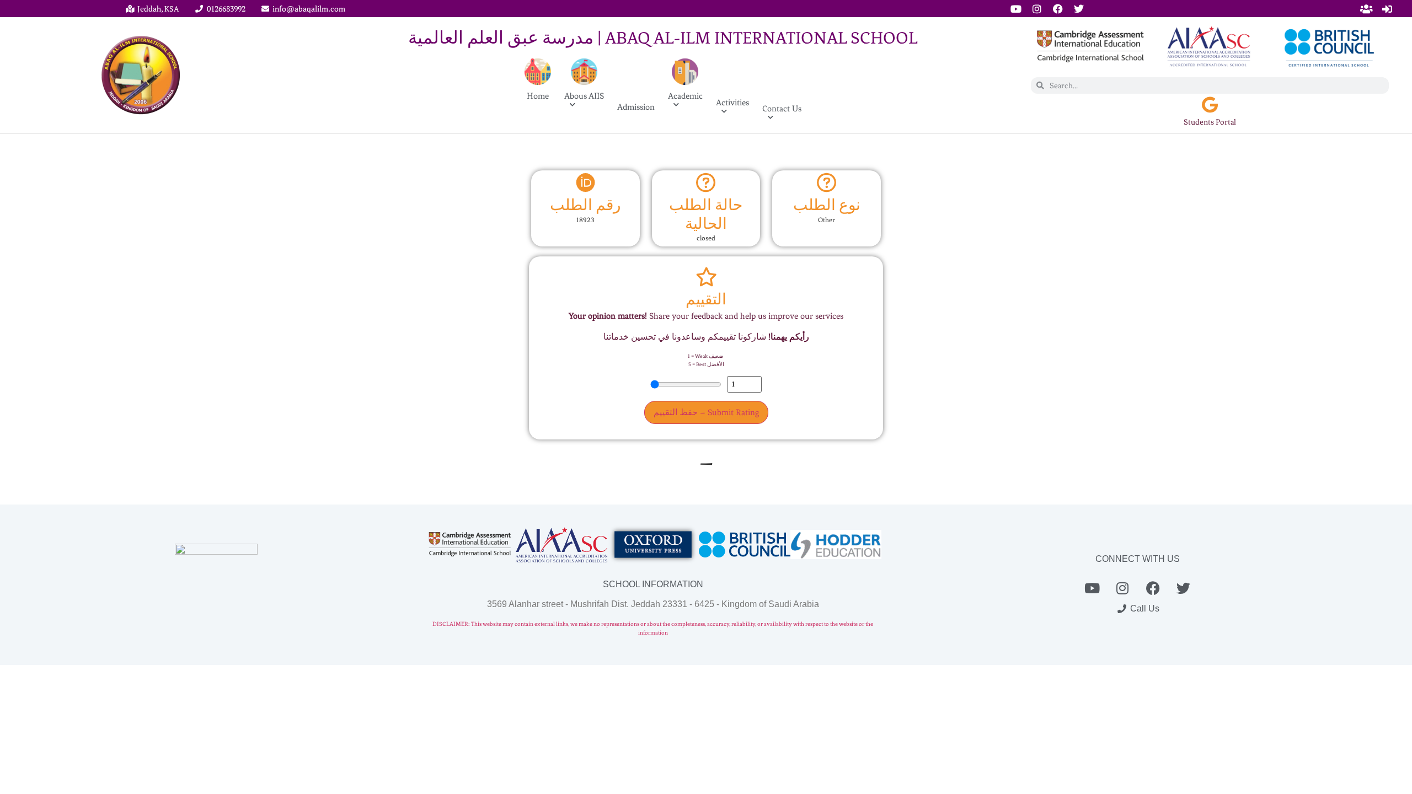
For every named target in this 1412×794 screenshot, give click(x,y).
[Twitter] (1079, 9)
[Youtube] (1016, 9)
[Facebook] (1058, 9)
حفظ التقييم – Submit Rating (706, 412)
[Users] (1366, 9)
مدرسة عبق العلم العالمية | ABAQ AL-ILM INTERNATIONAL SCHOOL (663, 38)
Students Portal (1210, 122)
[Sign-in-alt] (1387, 9)
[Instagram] (1037, 9)
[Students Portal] (1210, 104)
